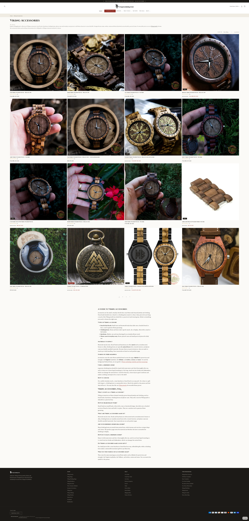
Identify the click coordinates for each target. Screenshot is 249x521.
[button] (4, 6)
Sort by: (220, 32)
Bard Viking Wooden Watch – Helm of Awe (78, 92)
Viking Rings (70, 476)
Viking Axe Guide (185, 492)
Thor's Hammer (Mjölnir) (72, 485)
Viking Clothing (70, 492)
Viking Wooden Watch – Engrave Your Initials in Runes (139, 286)
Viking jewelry (154, 26)
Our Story (127, 479)
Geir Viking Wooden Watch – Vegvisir (134, 221)
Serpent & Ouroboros (71, 488)
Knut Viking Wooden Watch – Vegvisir (192, 157)
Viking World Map (185, 488)
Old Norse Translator (186, 476)
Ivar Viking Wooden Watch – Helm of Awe (20, 92)
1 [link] (119, 296)
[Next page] (129, 296)
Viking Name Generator (187, 474)
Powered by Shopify (46, 517)
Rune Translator (185, 479)
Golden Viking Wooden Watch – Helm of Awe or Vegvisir (139, 157)
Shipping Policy (128, 492)
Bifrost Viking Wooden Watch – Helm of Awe (193, 92)
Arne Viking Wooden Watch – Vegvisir (20, 157)
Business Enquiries (129, 481)
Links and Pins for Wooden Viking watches (193, 221)
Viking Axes (69, 490)
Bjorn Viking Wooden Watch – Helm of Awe (78, 221)
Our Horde (127, 474)
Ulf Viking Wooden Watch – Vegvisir (134, 92)
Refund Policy (127, 490)
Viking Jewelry (70, 474)
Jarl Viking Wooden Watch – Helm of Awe (20, 286)
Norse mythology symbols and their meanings (134, 362)
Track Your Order (128, 476)
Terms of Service (128, 495)
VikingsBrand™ (40, 517)
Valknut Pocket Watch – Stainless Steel (77, 286)
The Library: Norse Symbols (187, 483)
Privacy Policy (127, 488)
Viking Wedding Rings (71, 479)
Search (126, 483)
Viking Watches (70, 495)
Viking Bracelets (70, 483)
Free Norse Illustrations (187, 485)
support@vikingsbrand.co (23, 517)
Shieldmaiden (70, 501)
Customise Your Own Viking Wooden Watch (21, 221)
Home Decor (70, 497)
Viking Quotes (185, 490)
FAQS (126, 485)
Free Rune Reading (186, 481)
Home (11, 15)
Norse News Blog (185, 495)
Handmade (69, 499)
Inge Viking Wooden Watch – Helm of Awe (193, 286)
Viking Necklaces (71, 481)
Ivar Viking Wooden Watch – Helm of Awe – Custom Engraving (83, 157)
